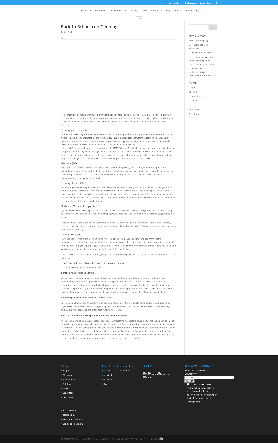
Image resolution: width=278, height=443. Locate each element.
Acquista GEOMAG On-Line (179, 11)
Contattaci (194, 109)
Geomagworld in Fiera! (200, 52)
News (144, 11)
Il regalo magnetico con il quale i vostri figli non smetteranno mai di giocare (202, 60)
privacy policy (205, 388)
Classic (107, 370)
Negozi (192, 87)
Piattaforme (117, 11)
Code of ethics (123, 370)
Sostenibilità (101, 11)
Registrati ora (205, 3)
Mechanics (109, 379)
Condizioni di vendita (73, 423)
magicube (109, 375)
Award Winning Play (198, 40)
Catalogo (193, 100)
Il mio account (191, 3)
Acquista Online (176, 3)
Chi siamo (83, 11)
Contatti (155, 11)
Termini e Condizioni (73, 419)
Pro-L (106, 384)
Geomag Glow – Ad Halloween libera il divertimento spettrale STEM (203, 72)
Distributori (194, 114)
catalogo (134, 11)
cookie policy (69, 414)
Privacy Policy (69, 410)
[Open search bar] (165, 3)
